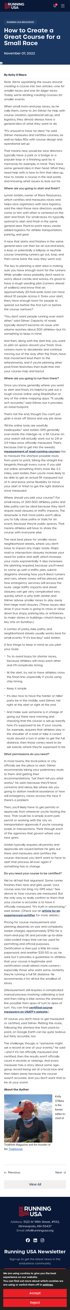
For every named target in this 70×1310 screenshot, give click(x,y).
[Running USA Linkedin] (35, 1240)
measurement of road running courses (32, 451)
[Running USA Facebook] (27, 1240)
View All (35, 1184)
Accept (35, 1293)
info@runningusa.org (39, 1230)
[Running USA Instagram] (42, 1240)
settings (48, 1285)
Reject (35, 1303)
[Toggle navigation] (63, 6)
